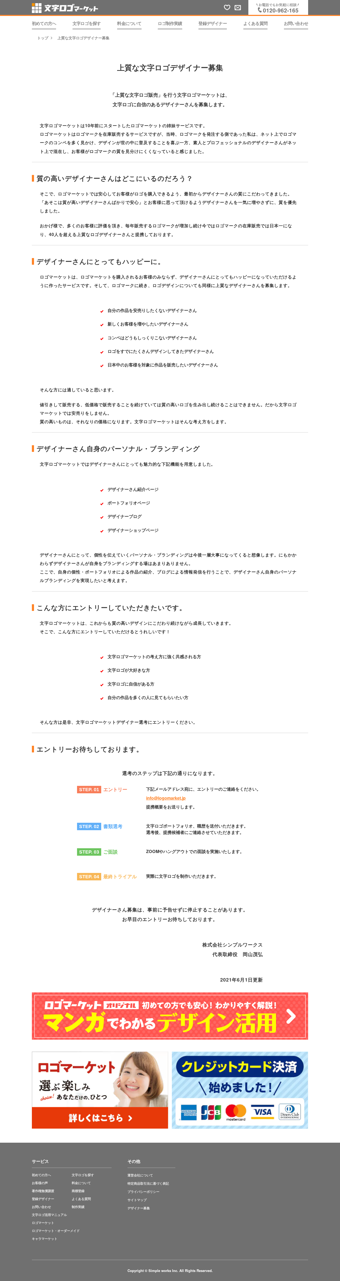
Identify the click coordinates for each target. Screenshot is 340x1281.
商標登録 (78, 1191)
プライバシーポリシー (143, 1191)
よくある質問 (81, 1199)
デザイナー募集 (139, 1208)
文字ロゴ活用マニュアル (49, 1215)
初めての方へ (41, 1175)
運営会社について (140, 1175)
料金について (81, 1183)
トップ (42, 37)
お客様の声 (40, 1183)
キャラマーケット (44, 1238)
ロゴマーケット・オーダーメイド (56, 1230)
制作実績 (78, 1207)
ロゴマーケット (43, 1222)
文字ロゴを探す (83, 1175)
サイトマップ (137, 1200)
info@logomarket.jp (166, 798)
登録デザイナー (43, 1199)
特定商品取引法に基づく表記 (148, 1183)
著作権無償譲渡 (43, 1191)
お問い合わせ (41, 1207)
